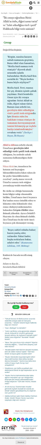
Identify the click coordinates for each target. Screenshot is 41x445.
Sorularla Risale (10, 287)
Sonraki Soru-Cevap (27, 273)
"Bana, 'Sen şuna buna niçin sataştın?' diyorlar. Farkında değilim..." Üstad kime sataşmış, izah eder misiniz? (21, 344)
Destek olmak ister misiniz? (29, 426)
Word (14, 296)
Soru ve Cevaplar (14, 13)
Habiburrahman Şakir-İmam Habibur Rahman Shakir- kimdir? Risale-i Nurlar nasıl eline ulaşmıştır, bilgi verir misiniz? (21, 398)
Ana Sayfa (4, 13)
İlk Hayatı (8, 291)
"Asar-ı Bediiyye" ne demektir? (15, 328)
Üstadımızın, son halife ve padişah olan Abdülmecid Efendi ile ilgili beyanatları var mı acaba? (21, 370)
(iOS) (25, 413)
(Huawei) (31, 413)
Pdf (23, 296)
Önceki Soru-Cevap (13, 273)
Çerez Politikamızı (20, 438)
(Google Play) (17, 413)
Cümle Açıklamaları (28, 13)
